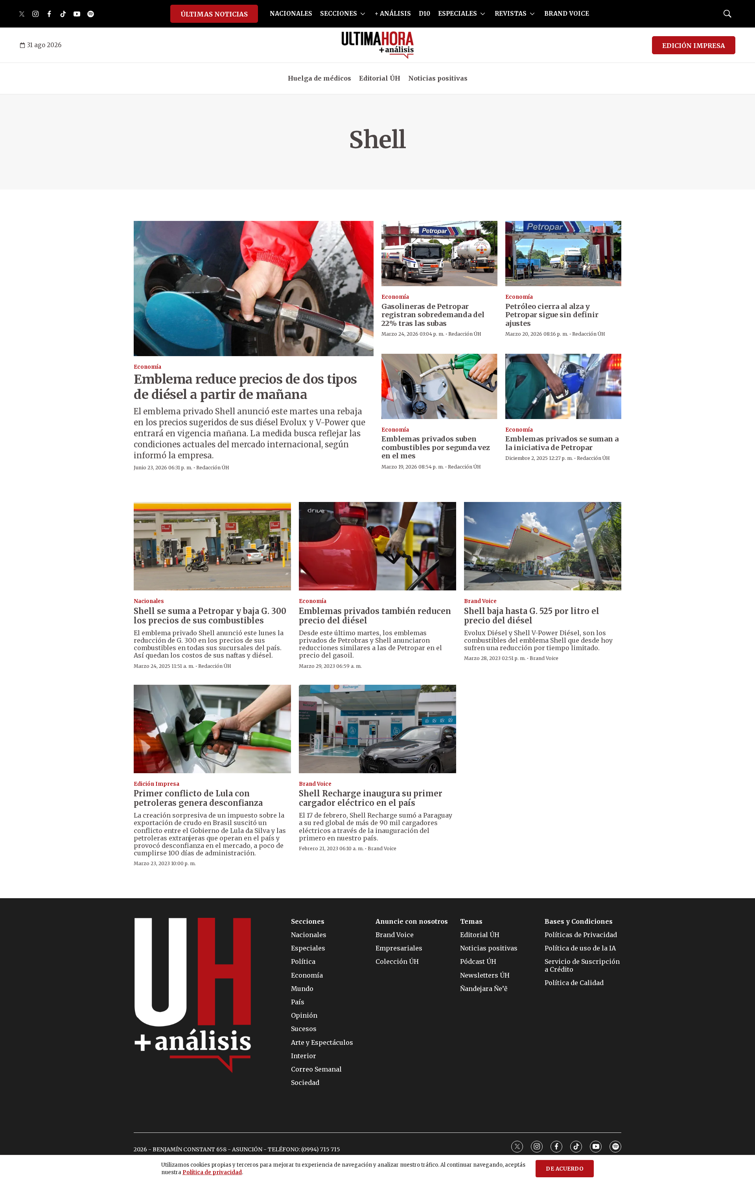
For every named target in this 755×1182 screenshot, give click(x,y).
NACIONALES (291, 13)
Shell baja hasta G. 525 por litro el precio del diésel (531, 615)
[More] (363, 13)
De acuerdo (565, 1168)
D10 (424, 13)
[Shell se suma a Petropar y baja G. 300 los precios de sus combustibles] (212, 546)
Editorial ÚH (379, 78)
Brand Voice (480, 601)
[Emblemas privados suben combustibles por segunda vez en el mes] (439, 386)
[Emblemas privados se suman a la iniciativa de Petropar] (563, 386)
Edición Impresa (156, 784)
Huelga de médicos (319, 78)
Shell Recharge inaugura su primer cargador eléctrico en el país (370, 798)
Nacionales (149, 601)
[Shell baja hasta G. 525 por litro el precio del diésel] (542, 546)
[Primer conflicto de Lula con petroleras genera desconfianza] (212, 729)
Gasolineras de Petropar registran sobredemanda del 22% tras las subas (432, 315)
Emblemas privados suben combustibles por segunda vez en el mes (435, 447)
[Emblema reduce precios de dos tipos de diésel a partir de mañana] (254, 288)
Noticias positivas (438, 78)
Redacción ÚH (212, 468)
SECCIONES (338, 13)
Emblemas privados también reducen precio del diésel (375, 615)
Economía (147, 367)
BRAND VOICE (566, 13)
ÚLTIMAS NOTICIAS (214, 14)
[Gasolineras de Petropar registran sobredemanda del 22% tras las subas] (439, 253)
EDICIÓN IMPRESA (693, 46)
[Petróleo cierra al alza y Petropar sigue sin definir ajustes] (563, 253)
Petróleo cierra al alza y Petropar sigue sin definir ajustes (551, 315)
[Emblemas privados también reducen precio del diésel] (377, 546)
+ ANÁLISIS (393, 13)
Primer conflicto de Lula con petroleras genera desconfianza (198, 798)
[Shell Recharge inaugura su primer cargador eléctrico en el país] (377, 729)
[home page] (378, 45)
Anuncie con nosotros (412, 921)
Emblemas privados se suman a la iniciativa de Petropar (562, 443)
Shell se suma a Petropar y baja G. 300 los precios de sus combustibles (210, 615)
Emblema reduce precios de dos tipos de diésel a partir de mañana (245, 386)
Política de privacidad (212, 1172)
